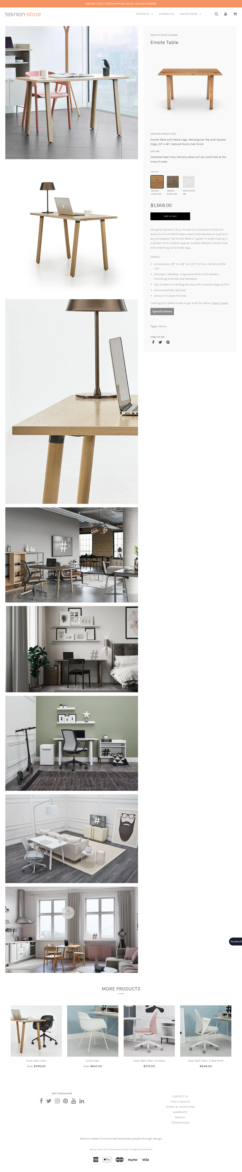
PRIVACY (180, 1117)
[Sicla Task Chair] (36, 1031)
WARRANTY (180, 1112)
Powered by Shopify (118, 1149)
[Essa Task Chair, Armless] (149, 1031)
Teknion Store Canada (164, 35)
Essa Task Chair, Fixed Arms (206, 1060)
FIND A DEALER (180, 1101)
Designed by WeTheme (141, 1149)
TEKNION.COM (180, 1122)
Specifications (162, 311)
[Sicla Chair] (92, 1031)
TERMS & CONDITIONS (180, 1106)
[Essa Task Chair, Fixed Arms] (205, 1031)
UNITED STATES (189, 13)
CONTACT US (166, 13)
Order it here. (220, 303)
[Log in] (225, 13)
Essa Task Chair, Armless (149, 1060)
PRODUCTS (143, 13)
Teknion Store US (98, 1149)
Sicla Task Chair (36, 1060)
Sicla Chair (93, 1060)
